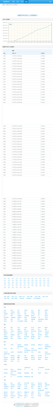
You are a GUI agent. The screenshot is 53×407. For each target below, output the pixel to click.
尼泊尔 (18, 313)
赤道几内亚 (13, 395)
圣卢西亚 (40, 355)
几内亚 (25, 386)
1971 (28, 285)
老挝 (39, 312)
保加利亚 (19, 331)
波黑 (12, 338)
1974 (17, 285)
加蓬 (5, 397)
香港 (12, 310)
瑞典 (39, 338)
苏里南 (25, 357)
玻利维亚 (26, 344)
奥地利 (18, 329)
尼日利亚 (6, 388)
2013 (5, 280)
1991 (44, 282)
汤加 (5, 376)
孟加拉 (46, 313)
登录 (50, 1)
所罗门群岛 (19, 376)
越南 (18, 312)
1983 (28, 284)
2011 (13, 280)
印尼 (25, 312)
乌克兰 (39, 336)
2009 (21, 280)
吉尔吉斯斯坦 (20, 321)
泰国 (39, 310)
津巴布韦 (12, 392)
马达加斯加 (47, 392)
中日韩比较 (21, 298)
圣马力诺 (47, 331)
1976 (9, 285)
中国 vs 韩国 (14, 298)
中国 (5, 310)
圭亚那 (12, 352)
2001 (5, 282)
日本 (32, 310)
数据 (26, 1)
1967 (44, 285)
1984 (24, 284)
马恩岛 (18, 336)
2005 (36, 280)
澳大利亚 (6, 369)
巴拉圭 (5, 348)
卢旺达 (12, 394)
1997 (21, 282)
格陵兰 (18, 355)
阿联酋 (25, 321)
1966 (48, 285)
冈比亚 (25, 394)
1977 (5, 285)
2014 (48, 278)
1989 (5, 284)
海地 (25, 355)
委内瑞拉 (19, 344)
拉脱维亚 (12, 334)
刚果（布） (19, 392)
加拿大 (12, 344)
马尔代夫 (33, 313)
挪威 (18, 334)
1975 (13, 285)
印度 (25, 313)
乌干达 (32, 397)
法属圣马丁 (40, 348)
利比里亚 (12, 384)
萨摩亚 (39, 373)
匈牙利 (32, 329)
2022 (17, 278)
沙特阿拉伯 (26, 315)
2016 (40, 278)
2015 (44, 278)
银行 (18, 1)
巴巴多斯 (12, 359)
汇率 (22, 1)
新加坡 (25, 310)
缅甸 (46, 312)
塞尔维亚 (33, 336)
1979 (44, 284)
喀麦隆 (18, 388)
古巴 (18, 361)
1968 (40, 285)
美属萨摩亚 (26, 373)
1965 (5, 287)
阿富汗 (25, 317)
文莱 (18, 319)
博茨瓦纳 (40, 384)
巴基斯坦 (6, 313)
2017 (36, 278)
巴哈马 (12, 361)
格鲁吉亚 (19, 317)
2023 (13, 278)
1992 (40, 282)
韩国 (5, 312)
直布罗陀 (6, 333)
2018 (32, 278)
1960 (24, 287)
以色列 (46, 317)
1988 (9, 284)
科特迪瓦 (6, 395)
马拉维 (12, 397)
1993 (36, 282)
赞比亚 (18, 394)
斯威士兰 (26, 395)
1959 (28, 287)
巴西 (18, 359)
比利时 (25, 327)
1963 (13, 287)
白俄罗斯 (47, 333)
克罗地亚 (40, 331)
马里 (18, 397)
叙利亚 (46, 315)
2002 (48, 280)
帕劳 (32, 373)
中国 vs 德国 (29, 296)
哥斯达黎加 (19, 352)
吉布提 (18, 386)
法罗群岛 (6, 336)
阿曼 (12, 319)
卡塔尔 (25, 319)
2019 (28, 278)
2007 (28, 280)
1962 (17, 287)
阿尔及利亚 (26, 383)
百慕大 (39, 352)
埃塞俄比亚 (26, 392)
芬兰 (12, 333)
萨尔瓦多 (33, 359)
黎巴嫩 (32, 315)
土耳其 (12, 331)
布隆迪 (39, 388)
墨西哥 (32, 355)
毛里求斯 (19, 384)
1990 (48, 282)
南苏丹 (32, 394)
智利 (12, 348)
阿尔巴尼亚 (26, 336)
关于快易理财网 (17, 403)
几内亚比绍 (19, 395)
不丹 (39, 317)
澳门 (18, 310)
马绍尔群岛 (47, 369)
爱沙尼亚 (19, 338)
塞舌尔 (32, 386)
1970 (32, 285)
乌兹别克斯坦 (41, 319)
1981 (36, 284)
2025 (5, 278)
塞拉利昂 (12, 386)
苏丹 (25, 397)
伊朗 (12, 321)
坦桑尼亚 (33, 384)
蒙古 (39, 313)
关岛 (32, 369)
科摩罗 (32, 392)
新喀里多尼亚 (27, 376)
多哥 (12, 388)
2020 (24, 278)
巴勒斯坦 (19, 315)
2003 (44, 280)
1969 (36, 285)
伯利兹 (46, 352)
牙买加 (25, 348)
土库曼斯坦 (13, 317)
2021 (21, 278)
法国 (18, 327)
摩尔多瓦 (40, 334)
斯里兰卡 (12, 313)
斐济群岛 (6, 373)
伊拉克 (5, 321)
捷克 (25, 329)
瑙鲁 (32, 376)
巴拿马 (46, 359)
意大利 (32, 327)
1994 (32, 282)
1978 (48, 284)
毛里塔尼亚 (6, 386)
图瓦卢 (46, 373)
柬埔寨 (32, 312)
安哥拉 (18, 383)
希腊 (46, 329)
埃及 (12, 383)
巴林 (32, 321)
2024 (9, 278)
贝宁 (46, 386)
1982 (32, 284)
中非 (32, 395)
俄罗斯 (5, 331)
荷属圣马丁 (40, 344)
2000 (9, 282)
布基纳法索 (47, 384)
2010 (17, 280)
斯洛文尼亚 (33, 331)
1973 (21, 285)
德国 (12, 327)
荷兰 (32, 333)
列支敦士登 (19, 333)
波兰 (39, 329)
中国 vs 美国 (6, 296)
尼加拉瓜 (47, 344)
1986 (17, 284)
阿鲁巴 (39, 359)
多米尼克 (6, 352)
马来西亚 (12, 312)
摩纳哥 (32, 338)
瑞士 (5, 329)
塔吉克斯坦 (33, 317)
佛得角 (5, 384)
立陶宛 (46, 334)
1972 (24, 285)
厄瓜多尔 (40, 357)
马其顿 (32, 334)
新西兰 (12, 369)
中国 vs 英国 (37, 296)
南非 (5, 383)
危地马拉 (6, 359)
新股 (13, 1)
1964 (9, 287)
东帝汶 (5, 319)
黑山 (39, 333)
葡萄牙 (46, 327)
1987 (13, 284)
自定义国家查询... (37, 298)
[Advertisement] (27, 9)
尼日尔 (32, 383)
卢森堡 (25, 334)
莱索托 (46, 388)
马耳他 (25, 333)
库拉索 (46, 357)
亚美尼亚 (40, 321)
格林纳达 (12, 355)
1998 (17, 282)
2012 (9, 280)
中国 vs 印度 (45, 296)
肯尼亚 (39, 394)
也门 (39, 315)
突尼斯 (46, 394)
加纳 (46, 383)
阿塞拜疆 (33, 319)
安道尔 (5, 334)
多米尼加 (12, 357)
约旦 (5, 315)
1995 (28, 282)
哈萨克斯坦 (6, 317)
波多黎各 (33, 344)
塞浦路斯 (6, 338)
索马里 (39, 395)
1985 (21, 284)
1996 (24, 282)
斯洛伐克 (47, 336)
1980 (40, 284)
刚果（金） (40, 386)
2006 (32, 280)
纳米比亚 (40, 383)
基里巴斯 (19, 369)
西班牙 (39, 327)
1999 (13, 282)
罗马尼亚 (26, 331)
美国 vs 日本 (22, 296)
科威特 (46, 319)
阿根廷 (5, 361)
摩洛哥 (25, 388)
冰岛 (12, 329)
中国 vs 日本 (14, 296)
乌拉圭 (32, 348)
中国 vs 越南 (6, 298)
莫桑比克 (6, 392)
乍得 (32, 388)
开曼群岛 (26, 359)
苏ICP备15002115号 (19, 406)
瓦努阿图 (19, 373)
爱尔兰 (25, 338)
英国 (5, 327)
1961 (21, 287)
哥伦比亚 (33, 357)
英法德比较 (28, 298)
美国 (5, 344)
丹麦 (12, 336)
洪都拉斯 (6, 357)
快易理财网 (6, 1)
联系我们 (22, 403)
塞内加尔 (6, 394)
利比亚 (25, 384)
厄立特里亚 (47, 395)
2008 (24, 280)
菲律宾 (46, 310)
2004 (40, 280)
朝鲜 (12, 315)
